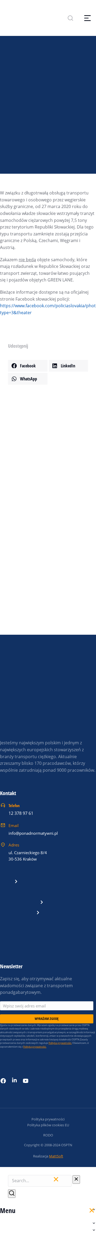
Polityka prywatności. (60, 1043)
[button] (27, 366)
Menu (7, 1210)
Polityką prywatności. (34, 1046)
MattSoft (56, 1156)
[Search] (11, 1193)
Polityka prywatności (48, 1119)
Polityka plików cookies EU (48, 1125)
